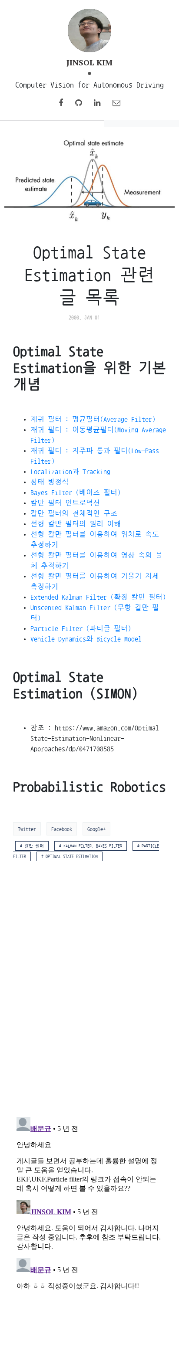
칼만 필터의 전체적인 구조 (73, 513)
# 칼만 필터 (32, 846)
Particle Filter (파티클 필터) (80, 628)
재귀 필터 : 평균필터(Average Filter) (93, 419)
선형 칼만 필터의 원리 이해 (75, 523)
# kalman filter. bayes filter (90, 846)
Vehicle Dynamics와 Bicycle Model (86, 638)
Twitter (27, 829)
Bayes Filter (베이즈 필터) (75, 492)
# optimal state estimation (69, 856)
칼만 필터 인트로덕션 (65, 502)
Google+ (96, 829)
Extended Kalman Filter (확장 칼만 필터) (98, 597)
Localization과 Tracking (70, 471)
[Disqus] (89, 996)
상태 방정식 (49, 482)
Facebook (61, 829)
